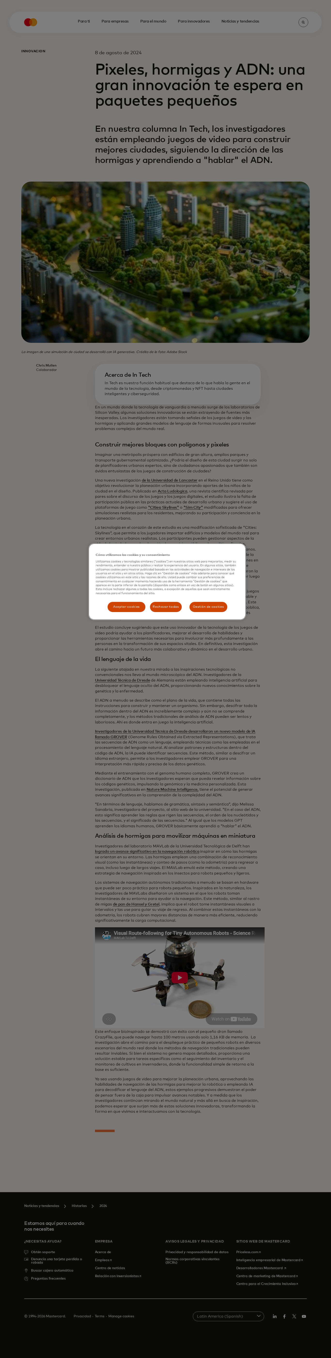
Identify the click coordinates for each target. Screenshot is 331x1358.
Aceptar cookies (126, 606)
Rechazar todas (166, 606)
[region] (167, 581)
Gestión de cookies (208, 606)
